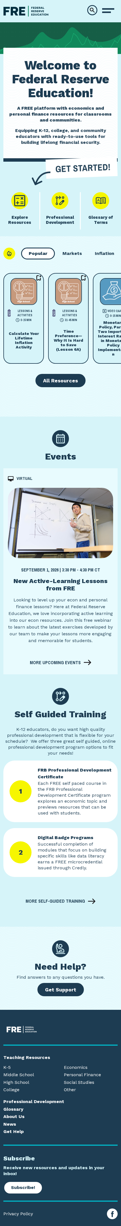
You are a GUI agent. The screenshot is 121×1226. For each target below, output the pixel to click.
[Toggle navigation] (108, 11)
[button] (92, 10)
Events (60, 457)
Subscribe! (23, 1187)
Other (70, 1090)
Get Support (60, 990)
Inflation (104, 253)
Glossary (13, 1109)
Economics (76, 1067)
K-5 (7, 1067)
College (11, 1090)
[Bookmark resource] (38, 278)
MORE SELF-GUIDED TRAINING (55, 901)
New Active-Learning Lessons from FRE (60, 584)
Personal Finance (82, 1075)
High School (16, 1082)
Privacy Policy (18, 1214)
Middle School (18, 1075)
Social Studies (79, 1082)
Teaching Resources (26, 1057)
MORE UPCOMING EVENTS (55, 662)
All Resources (60, 381)
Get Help (13, 1131)
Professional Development (33, 1101)
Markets (72, 253)
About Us (13, 1116)
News (9, 1124)
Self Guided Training (60, 714)
